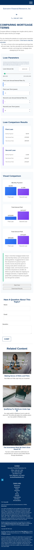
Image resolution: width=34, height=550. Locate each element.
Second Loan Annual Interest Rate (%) (15, 98)
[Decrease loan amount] (30, 70)
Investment (17, 487)
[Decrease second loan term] (30, 111)
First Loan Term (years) (10, 89)
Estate (17, 489)
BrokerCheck (4, 506)
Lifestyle (17, 495)
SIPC (5, 532)
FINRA (2, 532)
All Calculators (17, 500)
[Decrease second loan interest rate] (30, 103)
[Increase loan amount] (30, 68)
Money (17, 494)
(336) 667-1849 (17, 18)
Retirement (17, 485)
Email (5, 314)
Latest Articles (17, 497)
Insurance (17, 490)
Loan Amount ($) (8, 69)
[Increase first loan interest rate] (30, 83)
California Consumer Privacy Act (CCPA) (13, 523)
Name (5, 305)
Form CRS (6, 502)
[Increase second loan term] (30, 109)
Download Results (17, 288)
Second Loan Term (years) (11, 106)
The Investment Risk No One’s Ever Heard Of (17, 448)
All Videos (17, 499)
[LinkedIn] (16, 14)
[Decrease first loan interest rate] (30, 85)
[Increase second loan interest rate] (30, 101)
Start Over (17, 285)
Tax (17, 492)
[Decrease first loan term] (30, 94)
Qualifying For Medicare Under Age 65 (17, 410)
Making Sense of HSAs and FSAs (17, 376)
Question (5, 324)
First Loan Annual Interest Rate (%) (14, 80)
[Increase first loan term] (30, 92)
